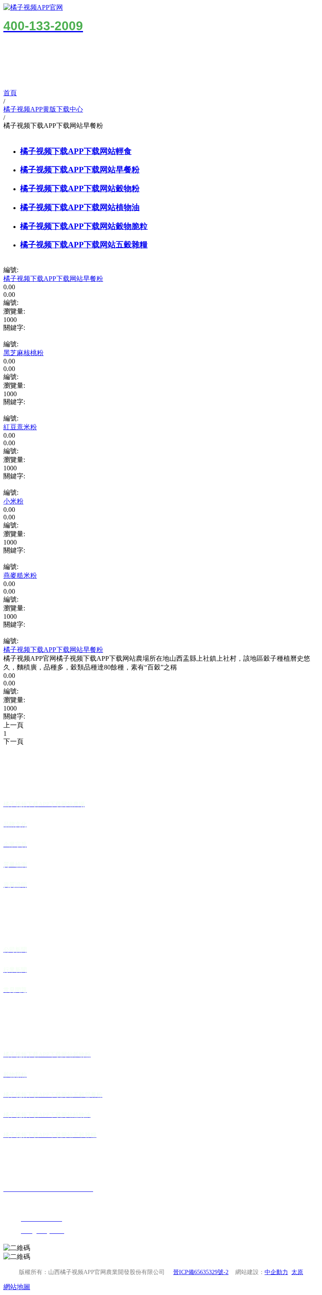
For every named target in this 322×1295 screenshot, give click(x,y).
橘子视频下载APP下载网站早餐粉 (80, 169)
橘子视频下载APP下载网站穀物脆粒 (84, 226)
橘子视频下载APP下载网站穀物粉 (80, 188)
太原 (297, 1272)
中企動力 (276, 1272)
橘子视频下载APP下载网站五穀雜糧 (84, 244)
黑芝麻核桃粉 (23, 352)
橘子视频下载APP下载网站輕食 (76, 151)
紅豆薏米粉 (20, 427)
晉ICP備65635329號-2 (201, 1272)
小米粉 (13, 501)
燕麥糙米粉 (20, 575)
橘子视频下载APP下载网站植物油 (80, 207)
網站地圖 (16, 1286)
